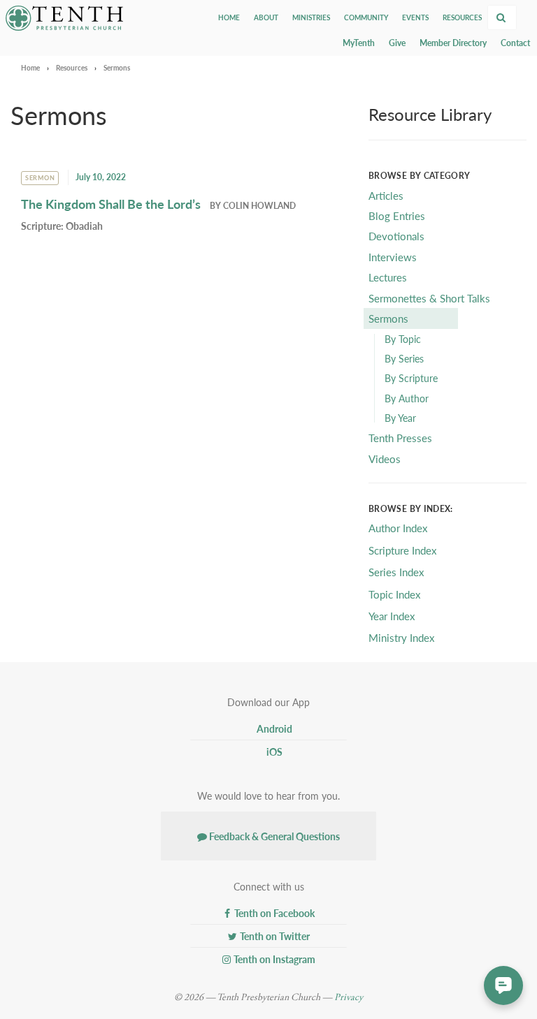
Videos (384, 458)
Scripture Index (402, 550)
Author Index (397, 527)
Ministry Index (401, 637)
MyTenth (359, 43)
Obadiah (84, 226)
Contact (515, 43)
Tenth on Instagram (273, 959)
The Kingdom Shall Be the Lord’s (111, 203)
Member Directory (453, 43)
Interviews (392, 256)
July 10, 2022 (101, 177)
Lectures (387, 277)
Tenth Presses (400, 437)
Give (397, 43)
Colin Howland (259, 206)
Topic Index (394, 594)
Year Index (391, 615)
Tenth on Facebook (273, 913)
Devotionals (396, 235)
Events (415, 17)
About (266, 17)
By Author (407, 398)
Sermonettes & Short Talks (429, 298)
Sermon (40, 177)
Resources (462, 17)
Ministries (311, 17)
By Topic (403, 339)
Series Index (396, 571)
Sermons (388, 318)
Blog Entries (396, 215)
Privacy (348, 997)
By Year (400, 418)
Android (273, 728)
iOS (273, 751)
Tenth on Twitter (274, 936)
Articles (385, 195)
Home (229, 17)
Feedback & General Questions (273, 836)
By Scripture (411, 378)
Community (366, 17)
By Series (404, 358)
